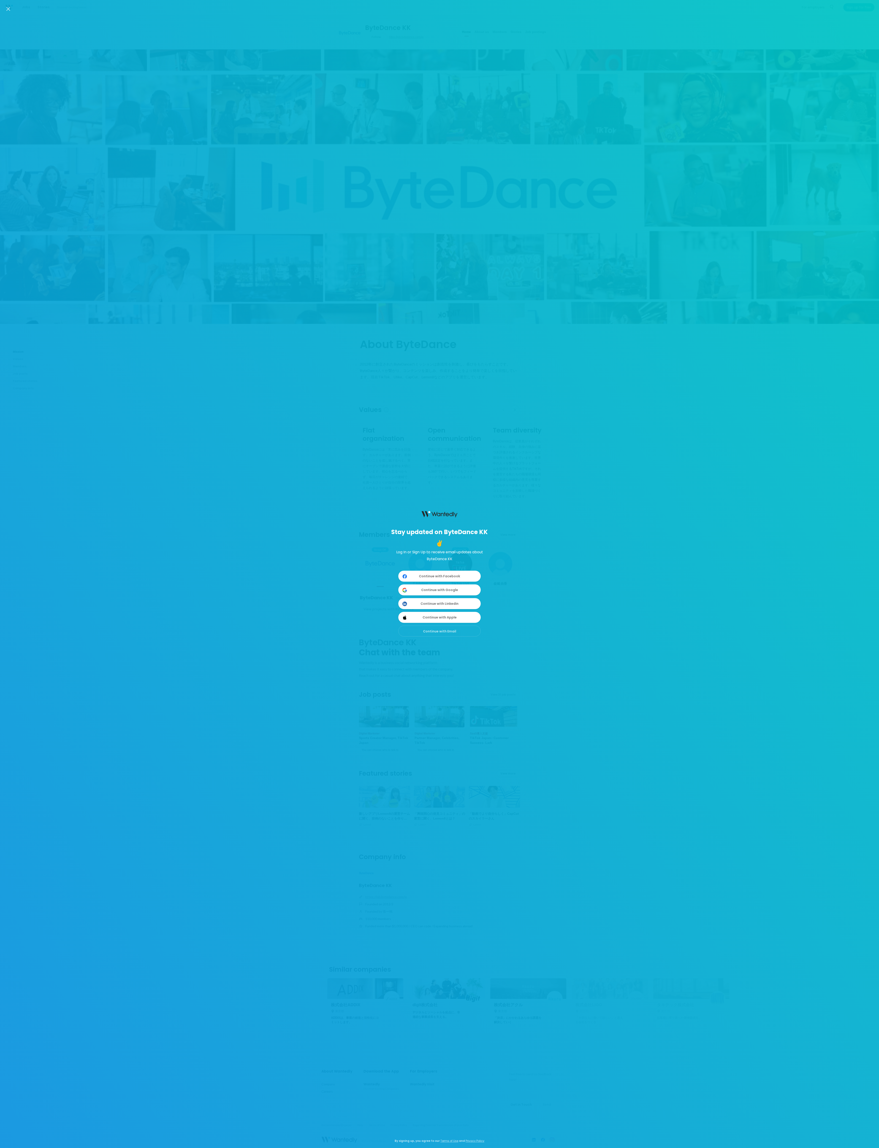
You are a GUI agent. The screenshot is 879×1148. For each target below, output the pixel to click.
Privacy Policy (475, 1141)
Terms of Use (449, 1141)
